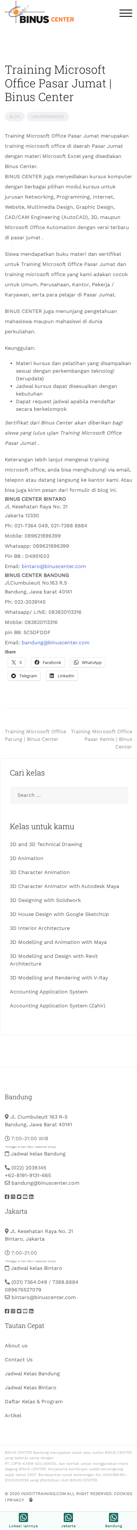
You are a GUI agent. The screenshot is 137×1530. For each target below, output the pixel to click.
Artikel (13, 1415)
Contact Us (18, 1360)
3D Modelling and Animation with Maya (58, 942)
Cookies (123, 1493)
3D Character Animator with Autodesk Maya (64, 886)
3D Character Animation (40, 872)
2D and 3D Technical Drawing (46, 844)
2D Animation (26, 858)
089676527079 (23, 1290)
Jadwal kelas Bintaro (36, 1268)
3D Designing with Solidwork (45, 900)
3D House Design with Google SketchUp (59, 914)
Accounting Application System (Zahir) (57, 1006)
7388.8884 (65, 1282)
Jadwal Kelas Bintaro (30, 1387)
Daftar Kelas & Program (34, 1401)
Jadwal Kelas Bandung (32, 1374)
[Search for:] (68, 795)
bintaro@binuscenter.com (54, 566)
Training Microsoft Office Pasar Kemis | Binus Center (101, 739)
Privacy (15, 1500)
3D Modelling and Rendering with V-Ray (59, 978)
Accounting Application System (49, 992)
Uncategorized (47, 116)
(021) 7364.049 (29, 1282)
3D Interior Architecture (40, 928)
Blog (15, 116)
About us (16, 1346)
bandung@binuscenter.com (56, 643)
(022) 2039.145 (28, 1168)
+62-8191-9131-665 (28, 1175)
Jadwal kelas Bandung (38, 1154)
